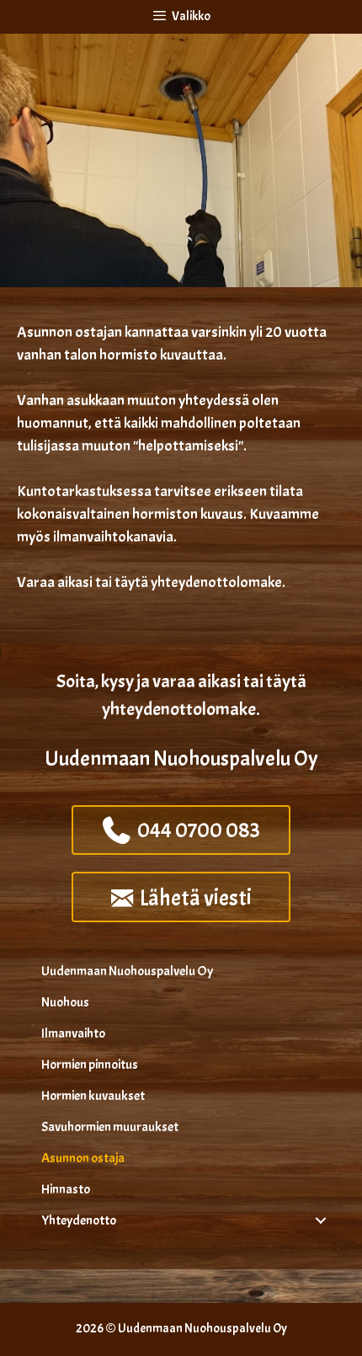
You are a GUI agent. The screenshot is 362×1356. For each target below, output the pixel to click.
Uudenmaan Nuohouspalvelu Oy (127, 971)
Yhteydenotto (78, 1220)
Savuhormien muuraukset (109, 1126)
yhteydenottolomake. (218, 582)
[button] (321, 1220)
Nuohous (65, 1002)
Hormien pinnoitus (89, 1064)
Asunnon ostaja (83, 1158)
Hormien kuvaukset (93, 1095)
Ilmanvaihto (73, 1033)
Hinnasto (65, 1189)
